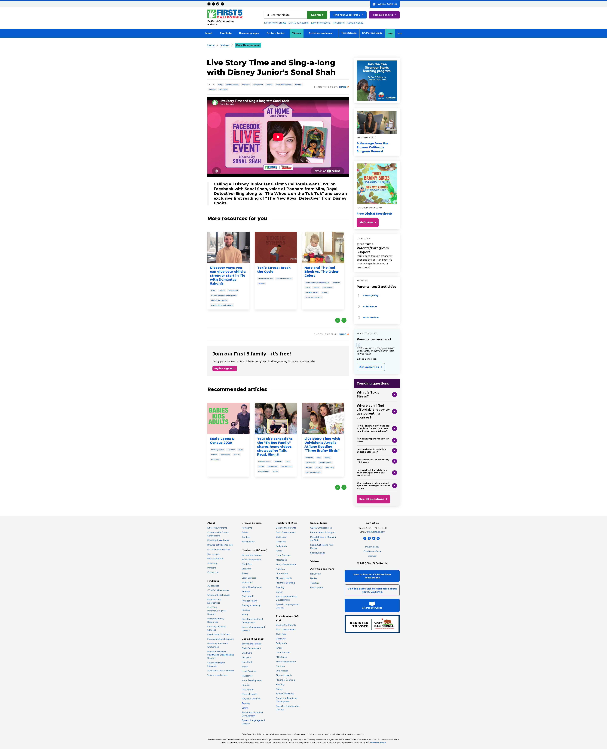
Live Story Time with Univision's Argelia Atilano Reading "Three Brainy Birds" (322, 444)
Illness (245, 573)
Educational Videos (283, 279)
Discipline (246, 568)
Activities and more (321, 33)
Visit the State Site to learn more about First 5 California (372, 590)
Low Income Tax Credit (218, 634)
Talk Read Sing (286, 466)
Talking (325, 292)
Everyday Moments (314, 297)
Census (237, 455)
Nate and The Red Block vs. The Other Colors (321, 271)
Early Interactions (320, 22)
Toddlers (246, 536)
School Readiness (285, 693)
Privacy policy (372, 546)
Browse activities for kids (220, 544)
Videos (296, 33)
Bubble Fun (370, 306)
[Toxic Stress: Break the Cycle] (276, 247)
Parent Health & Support (322, 532)
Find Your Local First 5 (347, 14)
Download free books (218, 540)
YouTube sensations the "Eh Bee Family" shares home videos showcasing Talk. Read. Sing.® (275, 446)
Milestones (247, 582)
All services (213, 585)
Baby (220, 85)
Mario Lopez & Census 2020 (222, 441)
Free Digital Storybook (374, 213)
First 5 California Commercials (317, 283)
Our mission (213, 554)
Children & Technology (218, 594)
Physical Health (249, 600)
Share (342, 87)
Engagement (263, 471)
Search (316, 15)
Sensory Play (370, 295)
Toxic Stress (349, 33)
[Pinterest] (213, 4)
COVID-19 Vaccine (298, 22)
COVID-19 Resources (218, 590)
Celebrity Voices (232, 85)
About (208, 33)
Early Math (247, 662)
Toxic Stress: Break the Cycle (274, 270)
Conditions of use (372, 551)
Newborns (247, 527)
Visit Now (366, 222)
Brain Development (283, 85)
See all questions (371, 499)
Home (211, 45)
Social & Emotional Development (224, 295)
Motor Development (252, 587)
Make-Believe (371, 317)
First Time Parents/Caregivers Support (373, 248)
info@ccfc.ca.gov (376, 532)
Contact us (212, 572)
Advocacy (212, 563)
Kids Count (215, 459)
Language (223, 89)
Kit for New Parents (275, 22)
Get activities (369, 367)
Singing (212, 89)
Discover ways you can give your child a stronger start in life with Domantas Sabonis (228, 275)
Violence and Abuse (217, 675)
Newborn (246, 85)
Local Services (249, 577)
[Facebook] (209, 4)
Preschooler (258, 85)
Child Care (247, 564)
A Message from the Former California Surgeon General (372, 147)
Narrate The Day (312, 292)
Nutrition (246, 591)
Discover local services (218, 549)
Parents (261, 284)
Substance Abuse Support (220, 670)
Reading (298, 85)
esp (401, 34)
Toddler (269, 85)
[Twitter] (217, 4)
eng (391, 34)
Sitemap (372, 555)
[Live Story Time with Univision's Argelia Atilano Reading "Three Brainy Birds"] (323, 418)
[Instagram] (222, 4)
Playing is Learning (251, 605)
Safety (245, 614)
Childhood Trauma (265, 279)
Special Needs (355, 22)
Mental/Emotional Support (220, 639)
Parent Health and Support (222, 305)
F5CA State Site (215, 558)
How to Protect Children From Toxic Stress (372, 576)
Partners (211, 567)
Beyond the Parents (219, 300)
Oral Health (248, 596)
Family (275, 471)
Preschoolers (248, 541)
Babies (245, 532)
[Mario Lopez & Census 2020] (228, 418)
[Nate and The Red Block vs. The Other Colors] (323, 247)
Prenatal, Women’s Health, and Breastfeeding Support (220, 655)
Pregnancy (339, 22)
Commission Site (383, 14)
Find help (226, 33)
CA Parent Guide (372, 33)
